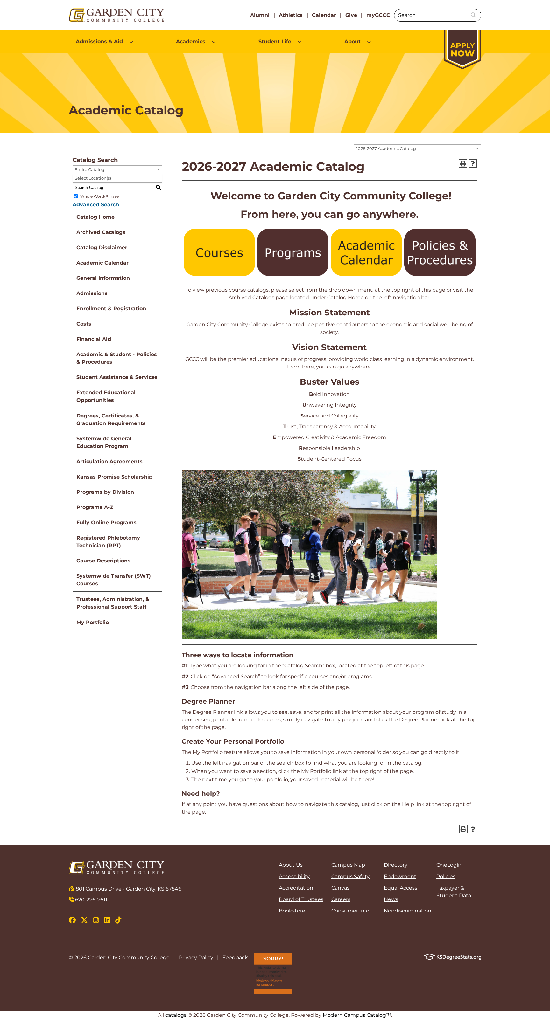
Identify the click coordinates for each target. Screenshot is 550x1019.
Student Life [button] (274, 41)
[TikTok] (118, 920)
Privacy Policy (196, 957)
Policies (445, 876)
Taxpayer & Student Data (453, 892)
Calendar (324, 15)
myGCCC (378, 15)
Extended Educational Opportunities (106, 396)
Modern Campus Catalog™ (357, 1015)
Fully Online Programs (106, 523)
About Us (291, 865)
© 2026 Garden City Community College (119, 957)
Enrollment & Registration (111, 309)
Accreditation (296, 888)
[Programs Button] (292, 274)
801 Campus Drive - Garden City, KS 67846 (128, 889)
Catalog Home (95, 217)
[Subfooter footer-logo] (452, 956)
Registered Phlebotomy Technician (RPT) (108, 541)
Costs (83, 324)
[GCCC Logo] (117, 15)
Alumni (260, 15)
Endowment (400, 876)
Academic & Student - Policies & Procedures (116, 358)
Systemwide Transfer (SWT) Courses (113, 580)
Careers (340, 899)
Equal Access (400, 888)
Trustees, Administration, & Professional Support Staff (112, 603)
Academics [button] (190, 41)
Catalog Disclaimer (101, 247)
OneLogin (449, 865)
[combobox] (417, 148)
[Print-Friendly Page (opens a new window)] (463, 163)
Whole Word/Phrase (99, 196)
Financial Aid (93, 339)
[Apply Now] (462, 46)
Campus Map (348, 865)
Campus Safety (350, 876)
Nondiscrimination (406, 911)
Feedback (235, 957)
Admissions (92, 293)
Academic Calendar (102, 263)
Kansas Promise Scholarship (114, 477)
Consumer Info (350, 911)
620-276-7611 (91, 900)
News (391, 899)
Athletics (291, 15)
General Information (103, 278)
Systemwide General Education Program (103, 442)
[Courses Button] (219, 274)
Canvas (340, 888)
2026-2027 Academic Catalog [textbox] (386, 148)
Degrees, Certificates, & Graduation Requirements (111, 419)
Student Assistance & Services (117, 377)
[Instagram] (96, 920)
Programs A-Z (94, 507)
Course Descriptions (103, 561)
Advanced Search (96, 205)
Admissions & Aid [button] (99, 41)
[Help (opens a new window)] (473, 163)
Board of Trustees (301, 899)
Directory (395, 865)
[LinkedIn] (107, 920)
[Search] (473, 15)
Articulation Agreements (109, 461)
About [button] (352, 41)
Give (351, 15)
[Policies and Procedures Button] (440, 274)
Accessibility (294, 876)
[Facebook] (72, 920)
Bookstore (292, 911)
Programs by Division (105, 492)
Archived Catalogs (100, 232)
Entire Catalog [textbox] (89, 169)
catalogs (176, 1015)
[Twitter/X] (84, 920)
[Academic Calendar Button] (366, 274)
